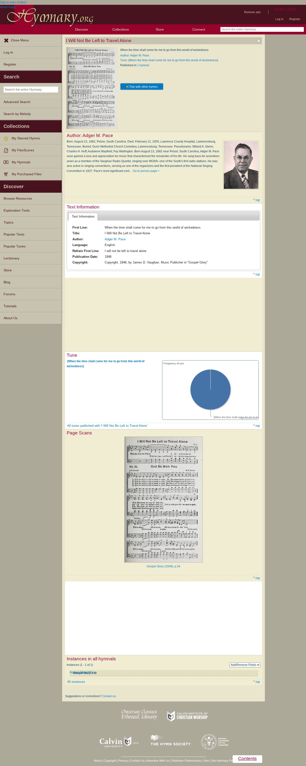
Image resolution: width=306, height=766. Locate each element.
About (97, 760)
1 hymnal (143, 65)
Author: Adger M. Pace (134, 55)
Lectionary (11, 258)
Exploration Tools (17, 210)
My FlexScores (23, 150)
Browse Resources (18, 198)
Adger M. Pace (115, 239)
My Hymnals (21, 162)
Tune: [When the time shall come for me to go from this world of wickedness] (169, 60)
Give (206, 760)
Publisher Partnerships (186, 760)
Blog (7, 282)
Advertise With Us (157, 760)
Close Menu (20, 40)
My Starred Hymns (26, 138)
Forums (9, 294)
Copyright (110, 760)
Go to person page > (146, 171)
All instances (76, 682)
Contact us (109, 696)
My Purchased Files (27, 174)
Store (160, 29)
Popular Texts (14, 234)
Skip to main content (13, 2)
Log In (8, 52)
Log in (279, 19)
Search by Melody (17, 114)
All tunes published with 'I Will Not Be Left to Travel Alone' (107, 425)
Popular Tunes (15, 246)
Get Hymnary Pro (222, 760)
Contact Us (137, 760)
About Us (10, 318)
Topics (8, 222)
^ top (256, 200)
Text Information (83, 216)
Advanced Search (17, 102)
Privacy (123, 760)
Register (294, 19)
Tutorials (10, 306)
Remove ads (252, 12)
